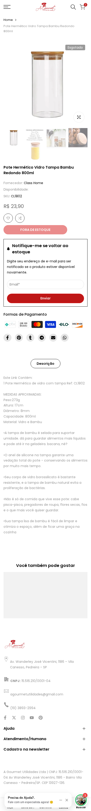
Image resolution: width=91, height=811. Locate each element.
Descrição (45, 363)
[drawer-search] (73, 7)
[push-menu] (7, 7)
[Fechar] (67, 800)
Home (8, 20)
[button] (8, 218)
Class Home (33, 183)
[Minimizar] (61, 800)
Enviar (45, 298)
